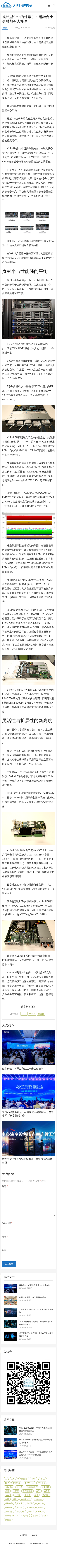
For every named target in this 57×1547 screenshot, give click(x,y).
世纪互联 (16, 1483)
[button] (49, 6)
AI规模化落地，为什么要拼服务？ (33, 1297)
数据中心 (9, 1503)
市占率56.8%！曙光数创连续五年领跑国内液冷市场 (27, 1160)
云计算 (19, 1487)
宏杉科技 (46, 1495)
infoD (34, 1535)
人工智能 (45, 1487)
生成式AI (40, 1511)
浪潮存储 (20, 1511)
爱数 (30, 1511)
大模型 (18, 1495)
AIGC (13, 1479)
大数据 (8, 1495)
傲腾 (7, 1491)
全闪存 (16, 1491)
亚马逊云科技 (32, 1487)
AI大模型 (23, 1479)
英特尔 (25, 1515)
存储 (36, 1495)
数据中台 (38, 1499)
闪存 (44, 1515)
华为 (38, 1491)
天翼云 (27, 1495)
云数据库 (9, 1487)
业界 (5, 27)
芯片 (17, 1515)
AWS (34, 1479)
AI (6, 1479)
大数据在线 (20, 1543)
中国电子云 (29, 1483)
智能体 (41, 1507)
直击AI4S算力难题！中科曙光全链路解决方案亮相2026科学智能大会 (27, 1114)
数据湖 (41, 1503)
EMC (24, 1013)
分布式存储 (27, 1491)
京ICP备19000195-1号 (38, 1543)
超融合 (41, 1013)
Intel (42, 1479)
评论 (5, 1186)
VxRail (32, 1013)
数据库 (19, 1503)
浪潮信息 (9, 1511)
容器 (7, 1499)
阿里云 (8, 1519)
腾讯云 (8, 1515)
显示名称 (7, 1222)
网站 (4, 1250)
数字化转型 (25, 1499)
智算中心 (30, 1507)
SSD (7, 1483)
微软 (15, 1499)
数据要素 (9, 1507)
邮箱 (5, 1236)
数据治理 (30, 1503)
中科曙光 (41, 1483)
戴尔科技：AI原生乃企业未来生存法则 (22, 1068)
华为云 (47, 1491)
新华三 (19, 1507)
